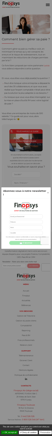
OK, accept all (10, 432)
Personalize (45, 432)
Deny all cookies (29, 432)
